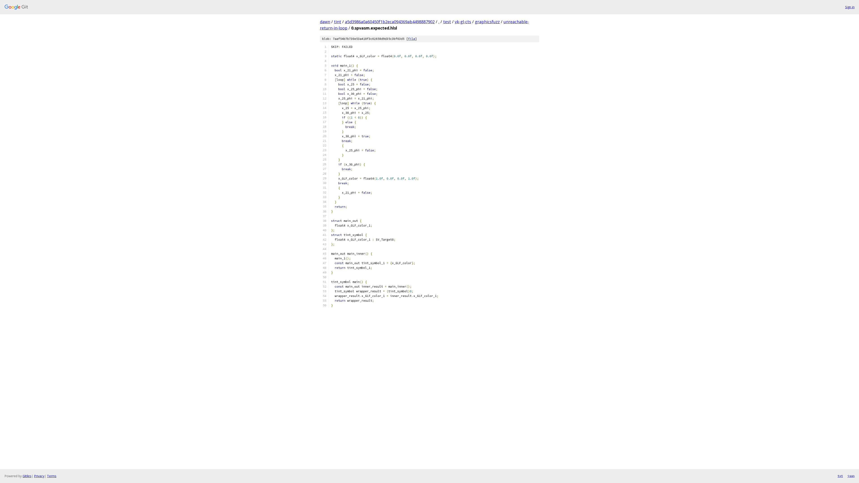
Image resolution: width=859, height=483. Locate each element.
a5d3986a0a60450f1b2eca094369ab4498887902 (390, 21)
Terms (51, 476)
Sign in (850, 7)
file (411, 39)
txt (840, 476)
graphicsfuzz (487, 21)
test (447, 21)
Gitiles (27, 476)
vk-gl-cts (463, 21)
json (851, 476)
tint (337, 21)
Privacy (39, 476)
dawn (325, 21)
